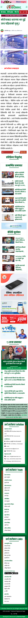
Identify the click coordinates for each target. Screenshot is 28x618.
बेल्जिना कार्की (7, 506)
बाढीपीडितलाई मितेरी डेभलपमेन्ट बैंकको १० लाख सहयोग (20, 192)
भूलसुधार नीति (7, 586)
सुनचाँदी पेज (6, 558)
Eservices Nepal (21, 617)
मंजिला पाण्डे (6, 490)
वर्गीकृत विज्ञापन (7, 568)
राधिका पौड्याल (7, 530)
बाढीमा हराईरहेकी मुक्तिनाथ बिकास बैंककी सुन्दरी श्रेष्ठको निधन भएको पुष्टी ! (20, 175)
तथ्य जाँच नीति (7, 584)
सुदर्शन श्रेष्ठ (6, 483)
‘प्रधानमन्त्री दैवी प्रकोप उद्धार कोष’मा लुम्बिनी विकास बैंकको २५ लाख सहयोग (20, 200)
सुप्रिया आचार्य (7, 488)
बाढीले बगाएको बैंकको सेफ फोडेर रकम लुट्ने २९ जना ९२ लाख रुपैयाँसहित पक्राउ (20, 183)
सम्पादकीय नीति (7, 579)
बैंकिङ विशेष (17, 12)
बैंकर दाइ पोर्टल (7, 555)
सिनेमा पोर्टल (6, 551)
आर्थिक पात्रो (6, 566)
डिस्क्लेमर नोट (7, 599)
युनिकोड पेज (6, 553)
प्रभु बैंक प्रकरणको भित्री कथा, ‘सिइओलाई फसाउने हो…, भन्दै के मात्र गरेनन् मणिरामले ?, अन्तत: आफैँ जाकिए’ (20, 267)
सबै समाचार (3, 12)
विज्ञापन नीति (7, 589)
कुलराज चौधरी (7, 520)
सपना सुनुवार (7, 501)
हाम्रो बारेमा (6, 594)
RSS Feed (6, 601)
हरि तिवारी (6, 517)
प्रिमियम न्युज (6, 563)
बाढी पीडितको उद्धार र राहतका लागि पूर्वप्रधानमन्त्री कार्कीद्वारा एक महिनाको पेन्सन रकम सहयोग (20, 217)
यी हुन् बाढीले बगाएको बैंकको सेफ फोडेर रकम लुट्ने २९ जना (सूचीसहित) (14, 372)
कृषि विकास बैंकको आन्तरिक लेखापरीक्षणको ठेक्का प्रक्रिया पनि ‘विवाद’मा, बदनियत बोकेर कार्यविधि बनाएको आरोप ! (20, 249)
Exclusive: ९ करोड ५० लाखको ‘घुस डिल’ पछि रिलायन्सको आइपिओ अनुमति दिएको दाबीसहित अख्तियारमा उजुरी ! (21, 258)
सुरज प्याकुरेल (7, 477)
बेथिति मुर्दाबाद (10, 12)
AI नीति (5, 591)
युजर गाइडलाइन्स (7, 597)
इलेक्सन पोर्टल (7, 548)
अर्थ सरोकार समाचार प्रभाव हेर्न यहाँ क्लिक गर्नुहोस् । (16, 416)
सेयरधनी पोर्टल (7, 546)
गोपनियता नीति (7, 582)
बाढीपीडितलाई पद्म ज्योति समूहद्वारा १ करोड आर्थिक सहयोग (20, 209)
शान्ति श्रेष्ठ (6, 496)
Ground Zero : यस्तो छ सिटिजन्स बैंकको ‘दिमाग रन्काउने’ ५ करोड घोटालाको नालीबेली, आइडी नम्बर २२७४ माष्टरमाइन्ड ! (20, 240)
